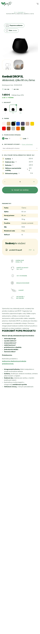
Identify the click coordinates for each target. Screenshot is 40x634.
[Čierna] (13, 124)
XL (13, 113)
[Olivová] (23, 128)
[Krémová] (27, 124)
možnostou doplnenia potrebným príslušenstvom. (14, 362)
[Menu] (37, 4)
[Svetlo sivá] (13, 128)
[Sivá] (8, 128)
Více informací (27, 144)
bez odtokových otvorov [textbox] (11, 148)
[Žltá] (32, 124)
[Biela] (4, 124)
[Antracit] (23, 124)
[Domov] (15, 12)
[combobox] (20, 149)
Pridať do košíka (21, 190)
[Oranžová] (18, 128)
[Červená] (4, 128)
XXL (21, 113)
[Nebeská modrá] (18, 124)
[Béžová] (8, 124)
